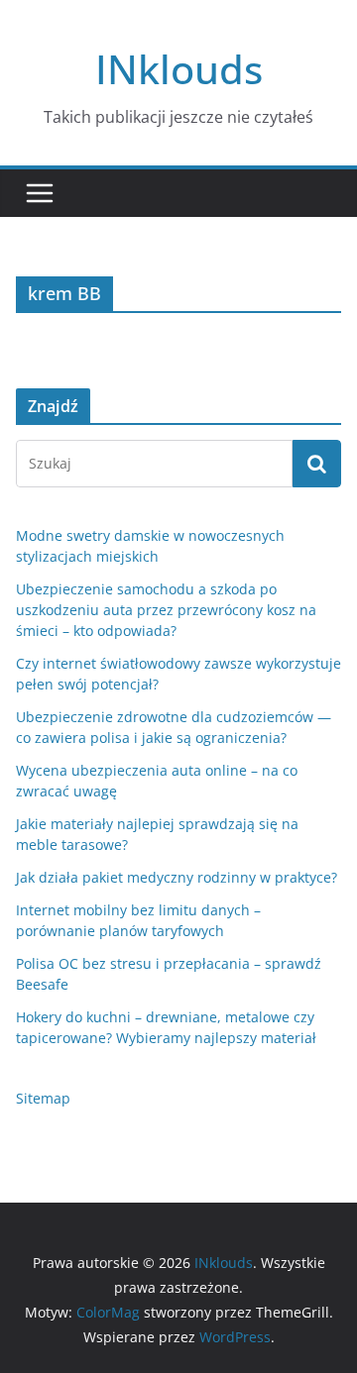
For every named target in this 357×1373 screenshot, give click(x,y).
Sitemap (43, 1098)
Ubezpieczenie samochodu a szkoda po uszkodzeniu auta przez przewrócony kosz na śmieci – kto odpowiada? (166, 610)
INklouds (179, 69)
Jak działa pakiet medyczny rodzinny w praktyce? (176, 877)
